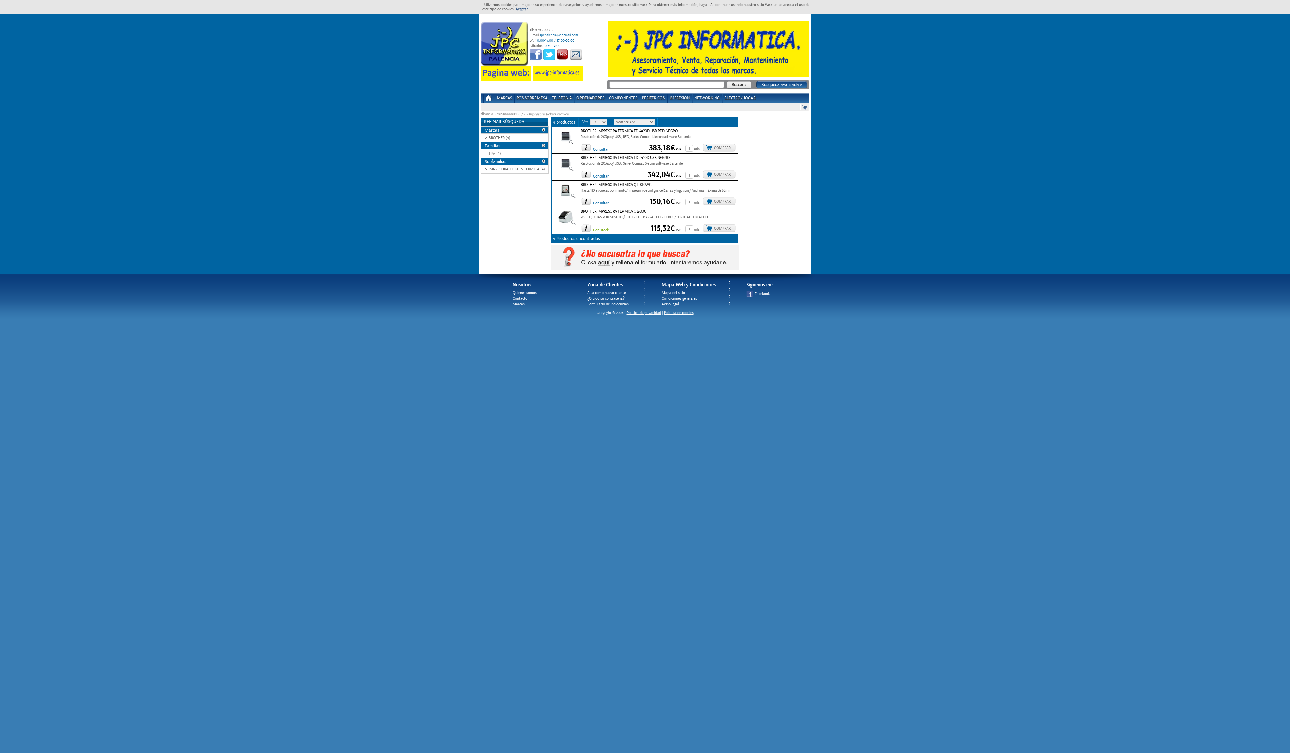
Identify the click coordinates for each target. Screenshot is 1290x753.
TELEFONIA (562, 98)
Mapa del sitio (673, 293)
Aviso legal (670, 304)
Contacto (520, 298)
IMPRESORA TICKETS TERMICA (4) (517, 169)
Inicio (489, 114)
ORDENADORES (590, 98)
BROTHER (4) (499, 138)
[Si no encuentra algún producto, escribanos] (645, 268)
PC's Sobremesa (532, 98)
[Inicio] (489, 100)
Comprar (722, 148)
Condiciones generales (679, 298)
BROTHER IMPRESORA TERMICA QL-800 (613, 211)
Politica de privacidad (644, 313)
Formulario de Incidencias (608, 304)
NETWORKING (707, 98)
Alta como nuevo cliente (606, 293)
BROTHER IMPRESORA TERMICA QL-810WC (615, 184)
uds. (697, 149)
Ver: (586, 122)
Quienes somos (525, 293)
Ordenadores (506, 114)
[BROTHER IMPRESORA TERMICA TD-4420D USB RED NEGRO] (565, 143)
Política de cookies (679, 313)
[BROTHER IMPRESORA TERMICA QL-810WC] (565, 197)
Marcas (504, 98)
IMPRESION (680, 98)
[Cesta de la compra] (805, 107)
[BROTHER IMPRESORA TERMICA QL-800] (565, 224)
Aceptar (522, 9)
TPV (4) (495, 153)
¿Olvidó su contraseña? (606, 298)
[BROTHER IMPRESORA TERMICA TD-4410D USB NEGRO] (565, 170)
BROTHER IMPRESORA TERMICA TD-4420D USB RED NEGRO (629, 131)
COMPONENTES (623, 98)
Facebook (762, 294)
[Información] (586, 147)
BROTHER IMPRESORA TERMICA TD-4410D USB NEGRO (625, 157)
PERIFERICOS (653, 98)
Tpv (522, 114)
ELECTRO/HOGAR (740, 98)
